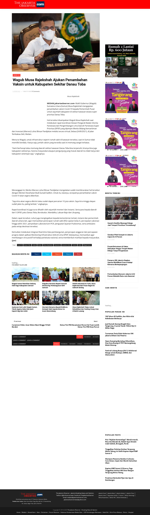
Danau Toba (27, 245)
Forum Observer (54, 512)
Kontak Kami (32, 512)
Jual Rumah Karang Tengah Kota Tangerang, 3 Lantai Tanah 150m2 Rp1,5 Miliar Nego (120, 326)
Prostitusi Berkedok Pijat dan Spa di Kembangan (119, 479)
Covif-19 (17, 75)
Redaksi (24, 512)
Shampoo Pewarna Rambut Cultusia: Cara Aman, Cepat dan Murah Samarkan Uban (121, 461)
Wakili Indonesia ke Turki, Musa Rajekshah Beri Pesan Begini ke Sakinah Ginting (83, 286)
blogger (96, 337)
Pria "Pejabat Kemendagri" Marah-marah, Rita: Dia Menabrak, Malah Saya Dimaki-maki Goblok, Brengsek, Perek (121, 441)
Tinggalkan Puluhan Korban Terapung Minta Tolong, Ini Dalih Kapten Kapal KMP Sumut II (121, 451)
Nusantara (57, 245)
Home (19, 512)
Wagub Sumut (87, 245)
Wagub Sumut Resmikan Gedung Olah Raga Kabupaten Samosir (24, 285)
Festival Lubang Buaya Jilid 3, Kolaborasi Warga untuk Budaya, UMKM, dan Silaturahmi (121, 352)
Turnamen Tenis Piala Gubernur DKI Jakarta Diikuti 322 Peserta (119, 334)
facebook (87, 337)
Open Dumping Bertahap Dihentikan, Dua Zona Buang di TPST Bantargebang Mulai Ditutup (120, 343)
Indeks (34, 245)
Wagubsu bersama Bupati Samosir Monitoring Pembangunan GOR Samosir (54, 286)
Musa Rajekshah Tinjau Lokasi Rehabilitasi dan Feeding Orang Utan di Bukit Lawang (85, 309)
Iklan (38, 512)
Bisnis (125, 512)
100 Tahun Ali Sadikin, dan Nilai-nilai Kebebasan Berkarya (119, 317)
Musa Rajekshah (48, 245)
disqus (80, 337)
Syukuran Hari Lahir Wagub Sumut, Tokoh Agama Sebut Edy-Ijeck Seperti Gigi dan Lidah (24, 309)
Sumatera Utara (66, 245)
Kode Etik (106, 512)
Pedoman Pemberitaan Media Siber (72, 512)
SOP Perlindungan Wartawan (93, 512)
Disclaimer (44, 512)
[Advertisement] (56, 170)
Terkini (74, 245)
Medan (40, 245)
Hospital (130, 512)
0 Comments (36, 91)
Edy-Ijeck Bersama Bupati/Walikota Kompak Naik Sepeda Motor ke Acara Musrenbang (55, 309)
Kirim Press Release (116, 512)
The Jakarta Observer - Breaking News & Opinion (82, 510)
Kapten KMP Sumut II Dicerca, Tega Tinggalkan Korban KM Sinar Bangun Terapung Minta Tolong (119, 470)
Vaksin (80, 245)
